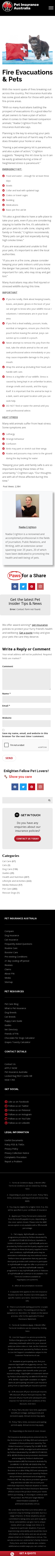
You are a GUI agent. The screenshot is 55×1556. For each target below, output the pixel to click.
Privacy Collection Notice (17, 1153)
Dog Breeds (10, 1012)
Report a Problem (13, 1161)
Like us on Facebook (18, 1101)
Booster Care (11, 952)
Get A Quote (27, 1553)
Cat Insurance (11, 939)
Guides (6, 872)
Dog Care (7, 869)
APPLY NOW (11, 1068)
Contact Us (10, 1064)
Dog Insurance (12, 935)
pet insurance (40, 625)
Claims (8, 969)
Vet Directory (11, 1029)
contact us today (27, 838)
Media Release (10, 884)
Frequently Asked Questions (18, 943)
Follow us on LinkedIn (19, 1122)
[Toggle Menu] (51, 7)
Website (6, 717)
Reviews (9, 965)
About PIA (10, 973)
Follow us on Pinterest (19, 1110)
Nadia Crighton (27, 527)
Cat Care (6, 861)
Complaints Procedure (16, 1157)
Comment (7, 666)
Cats (4, 865)
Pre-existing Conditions (16, 956)
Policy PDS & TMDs (14, 1144)
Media (8, 977)
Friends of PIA (11, 1033)
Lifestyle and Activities (14, 880)
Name (6, 693)
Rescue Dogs (9, 892)
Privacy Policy (11, 1148)
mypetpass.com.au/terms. (27, 1279)
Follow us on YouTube (19, 1118)
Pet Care (7, 888)
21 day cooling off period (17, 960)
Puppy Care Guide (13, 1021)
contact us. (41, 1546)
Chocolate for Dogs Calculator (20, 1037)
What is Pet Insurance (15, 1008)
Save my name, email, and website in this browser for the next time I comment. (25, 735)
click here (32, 1404)
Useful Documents (14, 1140)
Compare (9, 931)
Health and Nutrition (13, 876)
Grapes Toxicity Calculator (17, 1042)
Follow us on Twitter (18, 1105)
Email (6, 705)
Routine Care (11, 948)
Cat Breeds (10, 1016)
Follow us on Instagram (20, 1114)
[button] (14, 586)
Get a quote (26, 632)
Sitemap (9, 982)
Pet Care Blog (11, 1004)
